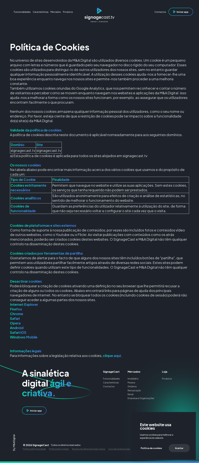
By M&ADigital (14, 443)
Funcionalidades (111, 378)
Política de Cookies (59, 448)
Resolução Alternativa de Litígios (88, 448)
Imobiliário (133, 378)
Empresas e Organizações (141, 398)
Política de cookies (151, 448)
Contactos (109, 386)
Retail (130, 394)
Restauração (134, 390)
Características (111, 382)
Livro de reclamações (119, 448)
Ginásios (132, 386)
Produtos (167, 378)
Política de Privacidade (34, 448)
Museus (131, 382)
